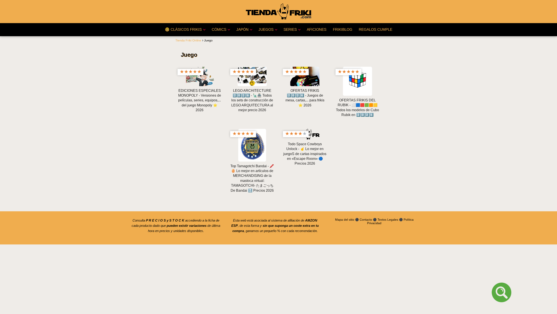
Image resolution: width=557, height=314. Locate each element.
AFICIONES (316, 29)
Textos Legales (387, 219)
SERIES (290, 29)
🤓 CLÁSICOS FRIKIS (183, 29)
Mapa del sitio (344, 219)
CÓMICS (219, 29)
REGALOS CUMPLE (375, 29)
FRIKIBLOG (342, 29)
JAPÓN (242, 29)
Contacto (366, 219)
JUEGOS (265, 29)
